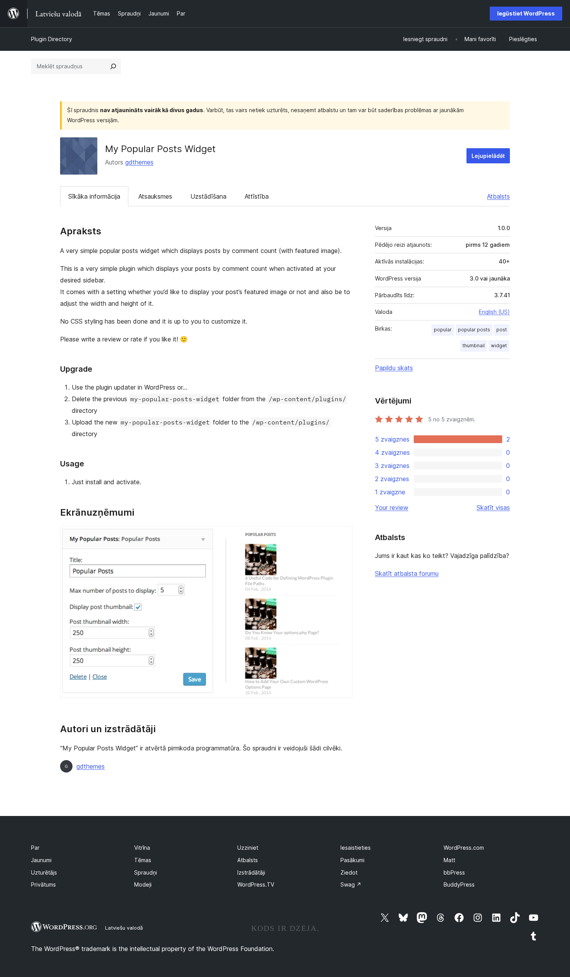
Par (35, 847)
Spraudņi (145, 872)
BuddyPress (459, 884)
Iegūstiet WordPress (526, 13)
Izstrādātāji (251, 872)
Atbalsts (498, 196)
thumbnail (474, 345)
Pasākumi (352, 860)
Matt (449, 860)
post (501, 330)
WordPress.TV (255, 884)
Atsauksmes (155, 196)
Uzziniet (247, 847)
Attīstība (257, 196)
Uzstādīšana (208, 196)
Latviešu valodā (124, 928)
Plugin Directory (51, 39)
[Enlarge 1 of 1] (342, 536)
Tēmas (142, 860)
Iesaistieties (355, 847)
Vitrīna (142, 847)
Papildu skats (394, 368)
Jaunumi (41, 860)
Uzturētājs (44, 872)
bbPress (454, 872)
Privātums (43, 884)
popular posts (474, 330)
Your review (391, 507)
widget (499, 345)
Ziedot (349, 872)
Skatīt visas (493, 507)
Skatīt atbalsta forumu (407, 573)
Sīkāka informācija (94, 196)
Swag (350, 884)
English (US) (494, 311)
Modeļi (143, 884)
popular (443, 330)
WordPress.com (464, 847)
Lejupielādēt (488, 155)
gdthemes (139, 162)
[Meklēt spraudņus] (113, 66)
